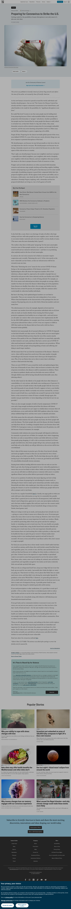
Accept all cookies (7, 905)
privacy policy (9, 897)
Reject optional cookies (22, 905)
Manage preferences (7, 900)
